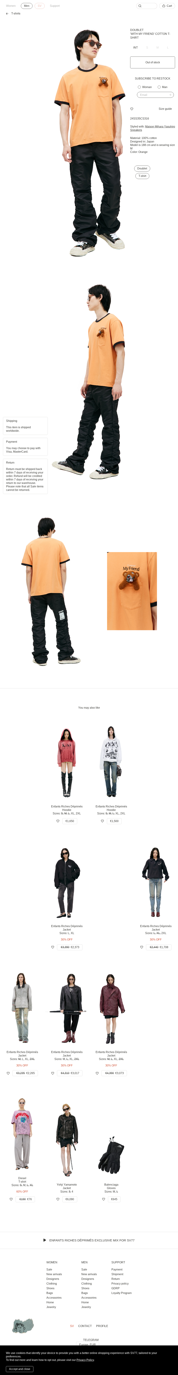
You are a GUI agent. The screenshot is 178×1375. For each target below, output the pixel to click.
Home (50, 1302)
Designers (52, 1278)
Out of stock (152, 62)
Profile (102, 1326)
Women (11, 5)
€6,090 (70, 1199)
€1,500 (114, 821)
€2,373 (70, 947)
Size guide (165, 108)
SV (40, 5)
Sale (49, 1269)
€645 (114, 1199)
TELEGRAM (91, 1339)
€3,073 (114, 1073)
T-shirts (15, 13)
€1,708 (159, 947)
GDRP (115, 1288)
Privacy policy (120, 1283)
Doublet (137, 30)
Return (115, 1278)
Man (164, 87)
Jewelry (51, 1307)
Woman (147, 87)
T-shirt (142, 175)
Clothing (51, 1283)
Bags (49, 1293)
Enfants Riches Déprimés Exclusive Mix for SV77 (92, 1240)
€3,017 (70, 1073)
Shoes (50, 1288)
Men (26, 5)
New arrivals (54, 1274)
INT (135, 47)
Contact (85, 1326)
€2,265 (25, 1073)
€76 (25, 1199)
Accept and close (19, 1369)
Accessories (54, 1297)
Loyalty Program (121, 1293)
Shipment (117, 1274)
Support (55, 5)
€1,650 (70, 821)
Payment (116, 1269)
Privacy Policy (85, 1359)
